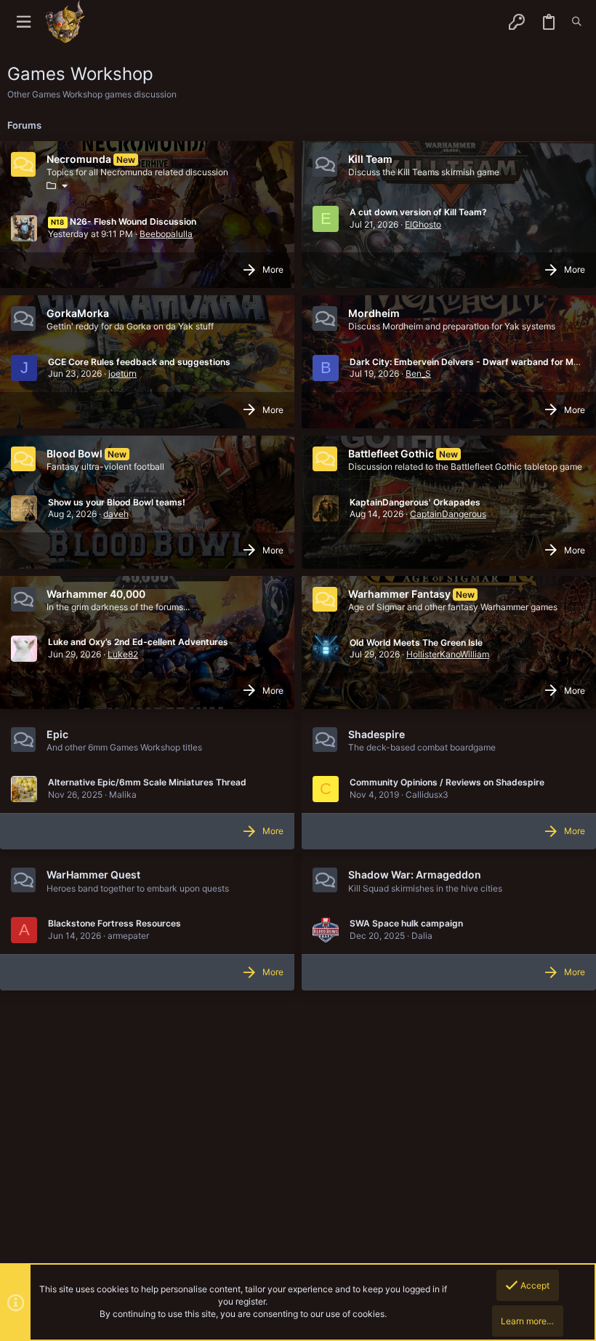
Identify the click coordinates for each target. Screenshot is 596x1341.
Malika (123, 794)
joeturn (122, 373)
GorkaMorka (78, 313)
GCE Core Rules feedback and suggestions (139, 361)
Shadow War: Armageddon (414, 874)
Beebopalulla (166, 233)
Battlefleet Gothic (391, 453)
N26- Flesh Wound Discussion (123, 221)
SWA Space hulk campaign (406, 923)
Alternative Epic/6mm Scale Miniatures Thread (147, 782)
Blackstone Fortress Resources (114, 923)
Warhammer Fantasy (399, 594)
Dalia (421, 935)
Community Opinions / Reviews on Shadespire (447, 782)
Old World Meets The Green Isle (416, 642)
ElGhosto (423, 224)
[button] (23, 22)
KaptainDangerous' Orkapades (415, 502)
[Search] (577, 21)
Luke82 (123, 654)
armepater (128, 935)
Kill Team (370, 159)
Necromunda (79, 159)
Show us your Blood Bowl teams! (116, 502)
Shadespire (376, 734)
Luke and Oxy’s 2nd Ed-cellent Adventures (138, 641)
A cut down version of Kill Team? (418, 212)
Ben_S (418, 373)
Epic (57, 734)
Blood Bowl (74, 453)
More (272, 269)
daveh (116, 513)
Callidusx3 (427, 794)
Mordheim (374, 313)
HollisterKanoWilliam (447, 654)
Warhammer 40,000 (96, 594)
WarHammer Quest (93, 874)
